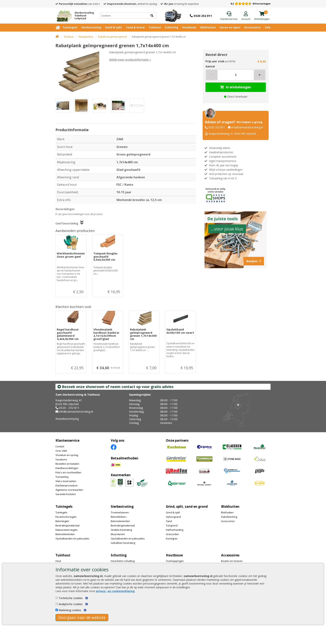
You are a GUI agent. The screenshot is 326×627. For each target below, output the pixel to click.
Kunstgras (172, 538)
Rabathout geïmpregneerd (112, 36)
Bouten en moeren (232, 561)
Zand (169, 521)
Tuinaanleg (61, 476)
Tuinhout (154, 27)
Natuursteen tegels (66, 529)
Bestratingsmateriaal (67, 525)
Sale (268, 27)
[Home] (57, 36)
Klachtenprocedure (66, 485)
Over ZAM (61, 450)
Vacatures (61, 459)
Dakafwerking (229, 516)
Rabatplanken (85, 36)
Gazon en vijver (230, 27)
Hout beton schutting (123, 561)
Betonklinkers (119, 516)
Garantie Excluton (65, 494)
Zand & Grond (135, 27)
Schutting (171, 27)
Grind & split (173, 512)
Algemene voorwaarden (69, 489)
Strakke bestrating (121, 529)
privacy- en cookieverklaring (115, 591)
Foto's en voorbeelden (68, 472)
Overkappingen (175, 561)
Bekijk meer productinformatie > (130, 59)
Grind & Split (113, 27)
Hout (58, 561)
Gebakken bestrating (123, 543)
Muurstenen (118, 534)
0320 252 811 (216, 127)
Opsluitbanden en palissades (72, 538)
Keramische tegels (66, 516)
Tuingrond (172, 525)
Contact (59, 446)
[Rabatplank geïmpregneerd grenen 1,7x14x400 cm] (79, 72)
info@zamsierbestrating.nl (247, 127)
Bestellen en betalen (67, 463)
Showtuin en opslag (66, 455)
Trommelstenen (120, 512)
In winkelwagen (238, 87)
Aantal (210, 66)
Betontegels (62, 521)
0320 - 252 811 (69, 408)
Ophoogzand (173, 516)
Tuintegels (69, 27)
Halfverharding (174, 529)
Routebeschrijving (67, 419)
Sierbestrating (91, 27)
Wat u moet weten (65, 481)
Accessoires (252, 27)
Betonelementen (65, 534)
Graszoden (172, 534)
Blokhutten (208, 27)
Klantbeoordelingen (66, 468)
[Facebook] (113, 446)
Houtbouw (189, 27)
